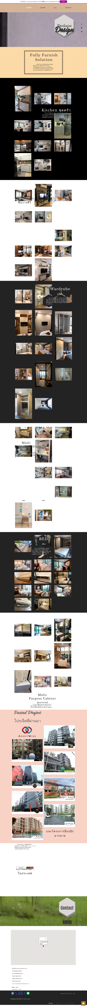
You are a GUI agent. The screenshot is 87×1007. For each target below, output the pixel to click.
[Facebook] (81, 24)
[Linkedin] (81, 31)
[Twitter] (81, 28)
